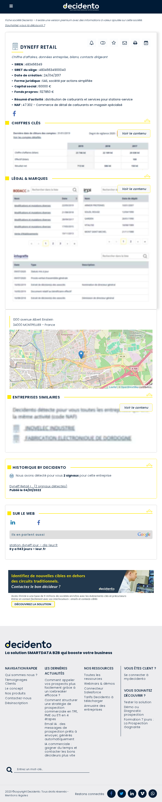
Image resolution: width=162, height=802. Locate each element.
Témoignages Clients (16, 682)
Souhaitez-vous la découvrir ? (25, 25)
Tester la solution (137, 702)
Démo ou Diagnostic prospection (134, 711)
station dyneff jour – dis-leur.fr (33, 545)
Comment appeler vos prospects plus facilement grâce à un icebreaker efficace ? (60, 687)
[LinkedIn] (132, 793)
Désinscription (16, 703)
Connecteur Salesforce (93, 690)
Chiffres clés (26, 123)
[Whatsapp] (152, 793)
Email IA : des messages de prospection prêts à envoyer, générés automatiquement (61, 731)
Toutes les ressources (93, 677)
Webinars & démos (99, 683)
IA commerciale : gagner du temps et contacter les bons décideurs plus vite (61, 749)
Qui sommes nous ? (21, 675)
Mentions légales (16, 795)
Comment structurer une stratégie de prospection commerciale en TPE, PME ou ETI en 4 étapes (61, 709)
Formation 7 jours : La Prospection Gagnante (139, 723)
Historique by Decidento (39, 467)
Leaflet (113, 387)
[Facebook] (111, 793)
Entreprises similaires (36, 397)
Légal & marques (30, 178)
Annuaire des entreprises (94, 708)
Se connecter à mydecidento (136, 677)
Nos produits (15, 693)
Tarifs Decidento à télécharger (98, 699)
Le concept (14, 688)
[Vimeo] (142, 793)
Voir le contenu (134, 133)
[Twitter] (121, 793)
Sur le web (24, 513)
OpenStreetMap (130, 387)
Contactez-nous (18, 698)
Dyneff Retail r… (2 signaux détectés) (38, 486)
